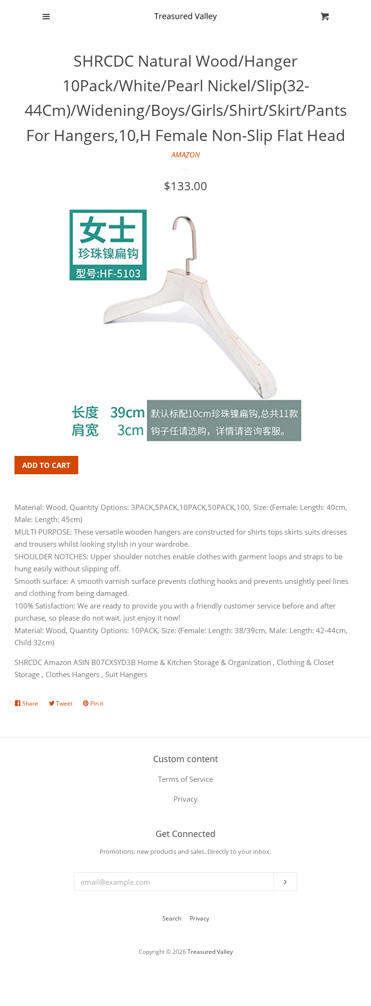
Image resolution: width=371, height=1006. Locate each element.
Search (171, 918)
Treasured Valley (210, 952)
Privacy (199, 918)
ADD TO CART (46, 465)
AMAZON (185, 154)
